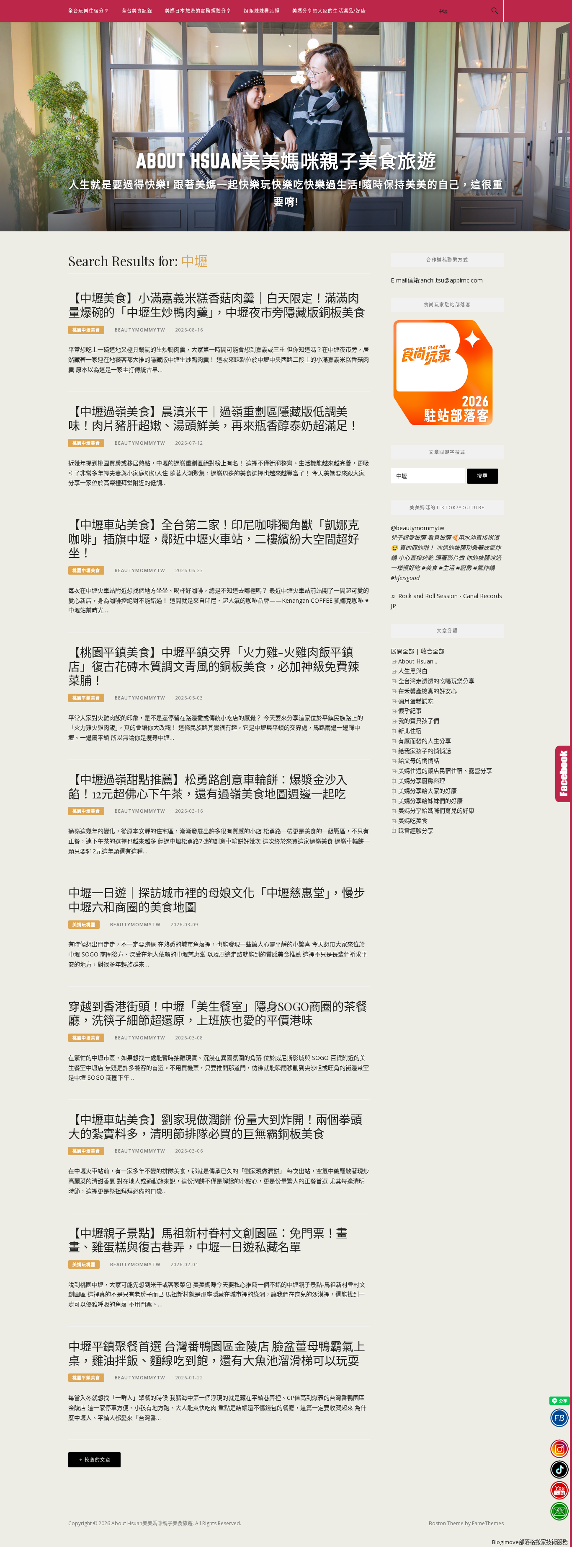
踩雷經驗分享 (415, 830)
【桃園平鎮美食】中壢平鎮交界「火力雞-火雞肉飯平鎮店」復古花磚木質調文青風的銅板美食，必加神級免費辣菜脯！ (213, 666)
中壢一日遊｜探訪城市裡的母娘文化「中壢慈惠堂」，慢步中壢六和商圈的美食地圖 (216, 900)
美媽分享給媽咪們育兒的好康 (436, 810)
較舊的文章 (98, 1459)
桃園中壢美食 (86, 330)
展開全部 (402, 651)
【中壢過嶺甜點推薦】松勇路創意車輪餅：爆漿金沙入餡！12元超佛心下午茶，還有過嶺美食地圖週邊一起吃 (208, 786)
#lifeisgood (405, 578)
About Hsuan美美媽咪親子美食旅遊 (286, 161)
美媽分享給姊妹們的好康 (430, 801)
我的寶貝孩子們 (418, 721)
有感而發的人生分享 (424, 741)
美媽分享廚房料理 (421, 781)
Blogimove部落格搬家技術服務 (530, 1542)
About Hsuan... (417, 661)
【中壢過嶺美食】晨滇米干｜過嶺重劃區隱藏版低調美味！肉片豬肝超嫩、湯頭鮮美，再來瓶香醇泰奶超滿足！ (213, 418)
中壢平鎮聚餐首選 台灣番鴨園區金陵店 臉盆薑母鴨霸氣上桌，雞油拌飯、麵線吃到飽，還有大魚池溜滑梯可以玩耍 (216, 1353)
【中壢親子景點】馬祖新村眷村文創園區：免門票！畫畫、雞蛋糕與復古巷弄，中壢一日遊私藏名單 (208, 1240)
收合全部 (432, 651)
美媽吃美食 (413, 820)
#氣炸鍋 (484, 568)
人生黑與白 (413, 671)
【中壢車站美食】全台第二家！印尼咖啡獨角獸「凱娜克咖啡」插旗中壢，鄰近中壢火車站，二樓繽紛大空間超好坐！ (213, 538)
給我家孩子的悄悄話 (424, 751)
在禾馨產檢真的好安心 (427, 691)
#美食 (429, 568)
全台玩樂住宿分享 (88, 11)
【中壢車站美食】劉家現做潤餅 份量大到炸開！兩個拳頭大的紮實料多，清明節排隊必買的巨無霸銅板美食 (215, 1126)
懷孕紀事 (410, 711)
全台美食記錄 (137, 11)
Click (563, 774)
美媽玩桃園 (83, 925)
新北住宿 (410, 731)
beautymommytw (140, 330)
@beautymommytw (417, 528)
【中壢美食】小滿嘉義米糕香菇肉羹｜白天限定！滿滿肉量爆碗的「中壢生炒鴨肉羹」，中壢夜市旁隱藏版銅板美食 (216, 305)
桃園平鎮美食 (86, 698)
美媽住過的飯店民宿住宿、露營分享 (445, 771)
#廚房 (464, 568)
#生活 (446, 568)
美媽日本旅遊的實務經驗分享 (198, 11)
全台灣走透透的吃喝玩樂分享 (436, 681)
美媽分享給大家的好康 (427, 791)
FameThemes (488, 1523)
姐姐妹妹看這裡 (261, 11)
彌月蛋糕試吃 (415, 701)
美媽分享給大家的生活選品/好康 (329, 11)
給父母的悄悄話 (418, 760)
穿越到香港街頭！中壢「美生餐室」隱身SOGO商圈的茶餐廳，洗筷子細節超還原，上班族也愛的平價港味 (217, 1013)
